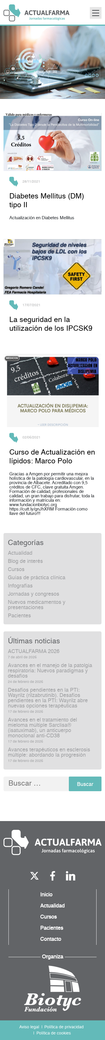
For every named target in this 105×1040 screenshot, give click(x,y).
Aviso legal (29, 1027)
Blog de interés (25, 561)
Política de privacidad (64, 1027)
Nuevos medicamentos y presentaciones (36, 605)
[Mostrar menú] (96, 13)
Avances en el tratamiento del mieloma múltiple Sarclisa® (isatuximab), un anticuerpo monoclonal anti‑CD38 (42, 728)
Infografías (20, 586)
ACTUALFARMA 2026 (34, 651)
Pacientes (19, 615)
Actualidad (20, 553)
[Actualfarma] (53, 842)
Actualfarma (36, 12)
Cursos (16, 569)
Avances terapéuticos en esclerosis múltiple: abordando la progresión (49, 752)
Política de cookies (53, 1033)
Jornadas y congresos (33, 594)
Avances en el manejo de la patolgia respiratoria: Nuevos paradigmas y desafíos (50, 671)
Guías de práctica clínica (36, 577)
